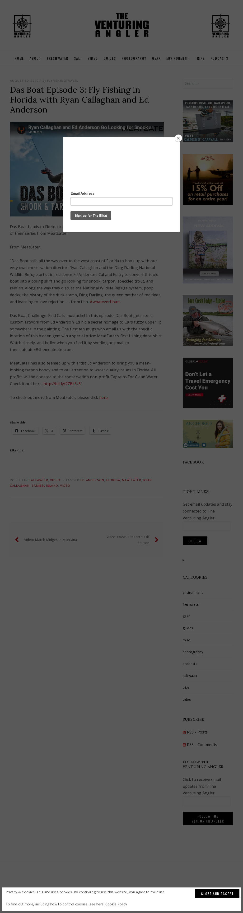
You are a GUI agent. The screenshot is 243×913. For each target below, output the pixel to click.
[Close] (178, 138)
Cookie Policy (116, 904)
